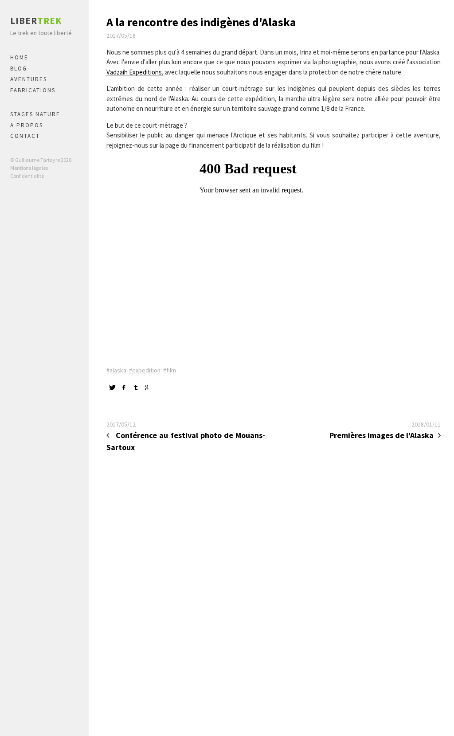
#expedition (144, 370)
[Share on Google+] (148, 387)
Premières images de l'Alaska (381, 435)
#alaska (116, 370)
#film (169, 370)
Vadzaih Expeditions (134, 72)
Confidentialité (27, 175)
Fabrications (32, 90)
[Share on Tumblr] (136, 387)
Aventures (28, 79)
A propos (26, 125)
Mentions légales (29, 167)
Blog (18, 68)
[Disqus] (273, 592)
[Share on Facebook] (124, 387)
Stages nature (35, 114)
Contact (25, 136)
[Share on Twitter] (112, 387)
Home (19, 57)
